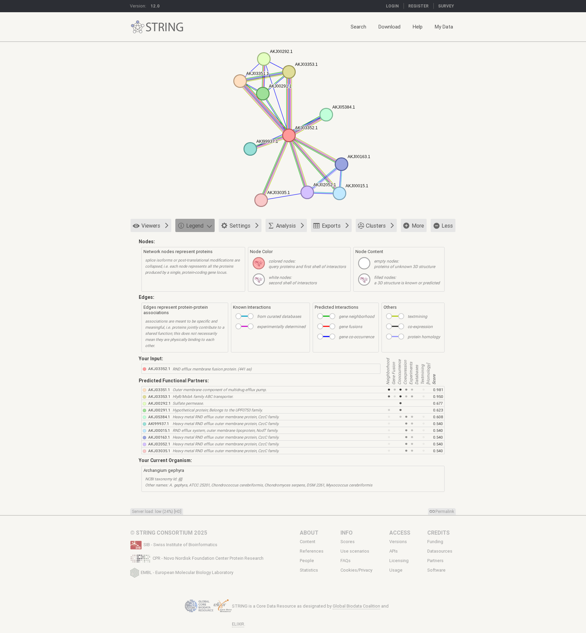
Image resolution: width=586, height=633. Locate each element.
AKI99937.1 (158, 423)
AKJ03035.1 (159, 450)
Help (418, 26)
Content (307, 541)
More (418, 225)
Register (418, 5)
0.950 (438, 396)
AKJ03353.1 (159, 396)
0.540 (438, 423)
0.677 (438, 403)
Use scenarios (354, 551)
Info (346, 532)
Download (389, 26)
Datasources (439, 551)
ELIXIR (238, 624)
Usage (396, 570)
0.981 (438, 389)
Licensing (399, 560)
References (312, 551)
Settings (240, 225)
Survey (446, 5)
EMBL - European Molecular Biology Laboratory (187, 572)
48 (180, 478)
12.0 (155, 6)
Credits (438, 532)
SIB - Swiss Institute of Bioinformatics (180, 545)
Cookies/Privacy (356, 570)
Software (436, 570)
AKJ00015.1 (159, 430)
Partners (435, 560)
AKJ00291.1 (159, 410)
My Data (444, 26)
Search (358, 26)
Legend (194, 225)
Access (399, 532)
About (309, 532)
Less (447, 225)
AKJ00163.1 (159, 437)
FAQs (345, 560)
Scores (347, 541)
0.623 (438, 410)
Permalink (444, 511)
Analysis (286, 225)
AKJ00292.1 (159, 403)
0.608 (438, 416)
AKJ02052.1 (159, 443)
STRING (137, 27)
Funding (435, 541)
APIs (393, 551)
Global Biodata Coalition (356, 606)
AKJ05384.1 (159, 416)
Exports (331, 225)
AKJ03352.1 (159, 368)
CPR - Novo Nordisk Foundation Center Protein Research (208, 558)
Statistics (309, 570)
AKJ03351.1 (159, 389)
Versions (398, 541)
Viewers (150, 225)
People (307, 560)
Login (392, 5)
